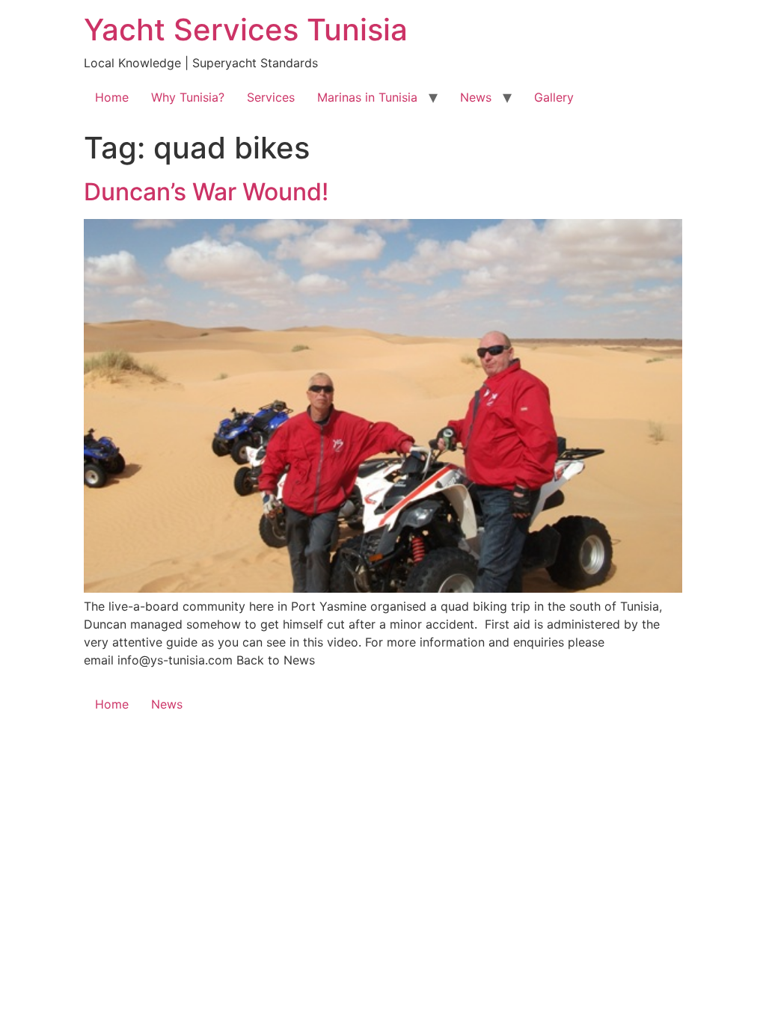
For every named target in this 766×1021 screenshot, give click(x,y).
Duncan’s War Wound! (206, 191)
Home (112, 97)
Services (271, 97)
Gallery (554, 97)
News (475, 97)
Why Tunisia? (187, 97)
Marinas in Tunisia (367, 97)
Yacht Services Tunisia (246, 29)
